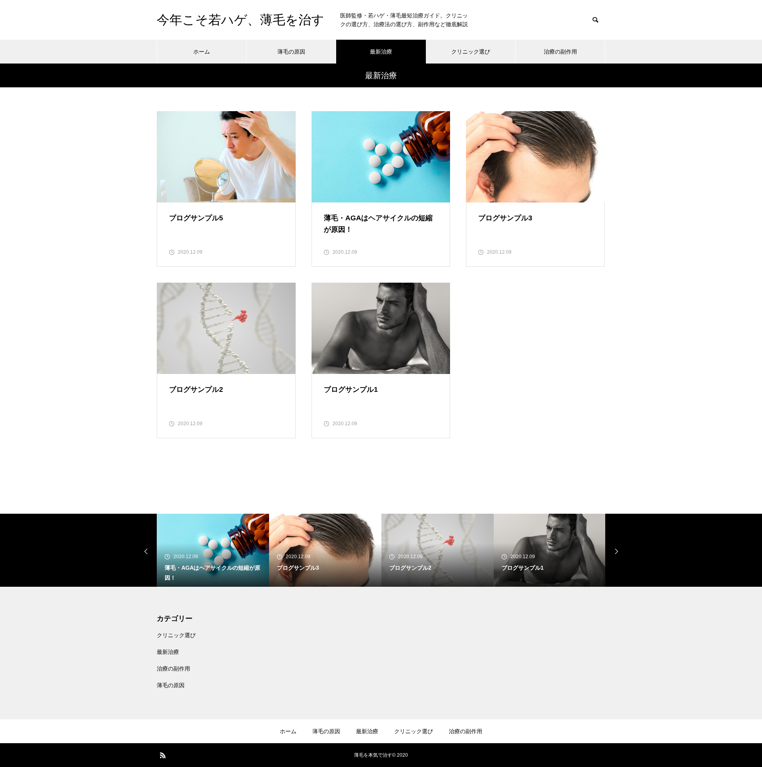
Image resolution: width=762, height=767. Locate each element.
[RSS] (163, 755)
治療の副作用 (560, 51)
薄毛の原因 (291, 51)
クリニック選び (470, 51)
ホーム (201, 51)
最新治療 (381, 51)
